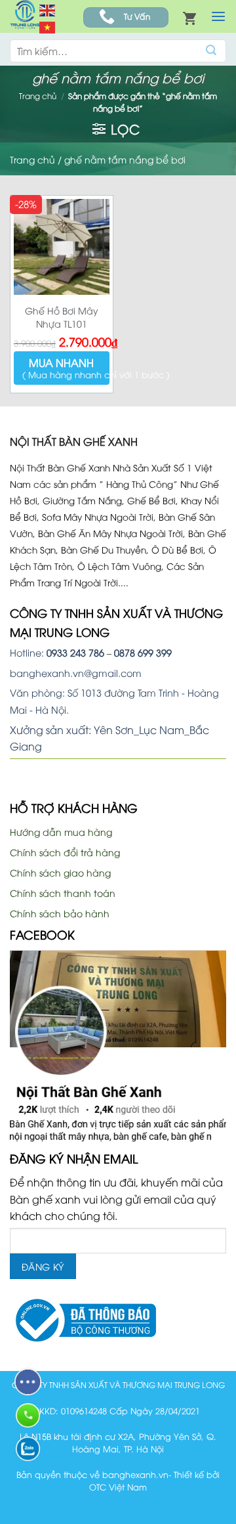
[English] (47, 8)
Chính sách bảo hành (59, 913)
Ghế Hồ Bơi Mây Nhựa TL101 (61, 317)
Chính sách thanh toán (62, 892)
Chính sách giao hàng (60, 872)
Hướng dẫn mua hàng (61, 831)
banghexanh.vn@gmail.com (76, 672)
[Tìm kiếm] (211, 50)
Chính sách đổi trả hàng (65, 852)
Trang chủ (37, 95)
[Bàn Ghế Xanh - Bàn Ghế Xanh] (24, 16)
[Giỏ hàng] (189, 18)
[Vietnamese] (47, 26)
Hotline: (57, 652)
